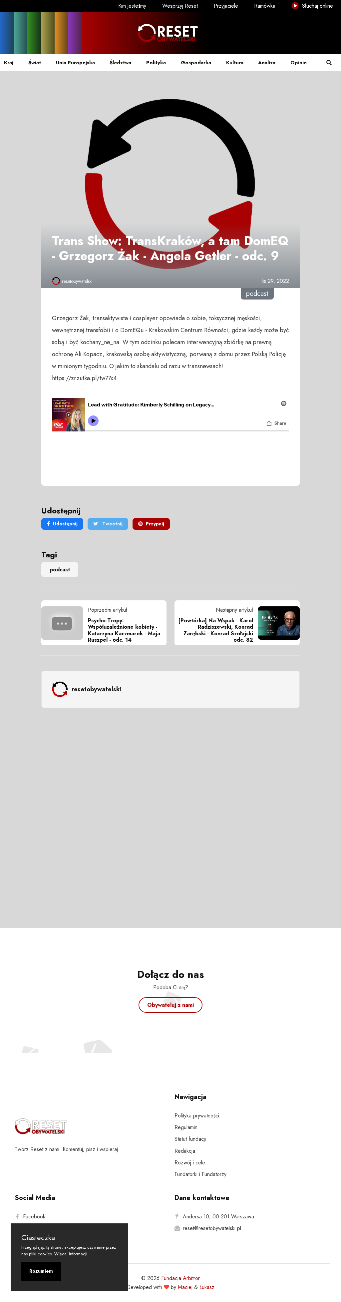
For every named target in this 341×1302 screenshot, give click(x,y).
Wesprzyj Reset (180, 6)
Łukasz (206, 1287)
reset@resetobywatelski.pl (212, 1228)
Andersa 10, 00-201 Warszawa (218, 1216)
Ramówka (264, 6)
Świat (34, 62)
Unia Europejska (75, 62)
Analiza (266, 62)
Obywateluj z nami (170, 1005)
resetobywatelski (77, 281)
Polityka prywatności (196, 1115)
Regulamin (185, 1127)
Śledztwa (120, 62)
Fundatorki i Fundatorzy (200, 1174)
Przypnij (155, 523)
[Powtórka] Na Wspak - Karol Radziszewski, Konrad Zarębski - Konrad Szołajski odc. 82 (215, 630)
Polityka (156, 62)
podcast (60, 569)
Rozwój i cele (189, 1162)
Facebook (34, 1216)
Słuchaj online (316, 6)
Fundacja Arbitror (180, 1278)
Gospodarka (196, 62)
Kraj (8, 62)
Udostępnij (65, 523)
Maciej (185, 1287)
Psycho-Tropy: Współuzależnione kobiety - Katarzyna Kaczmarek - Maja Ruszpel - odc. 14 (124, 630)
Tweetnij (112, 523)
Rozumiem (41, 1271)
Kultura (234, 62)
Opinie (298, 62)
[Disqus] (170, 816)
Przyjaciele (226, 6)
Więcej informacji (70, 1254)
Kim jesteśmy (132, 6)
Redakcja (184, 1151)
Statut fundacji (190, 1139)
